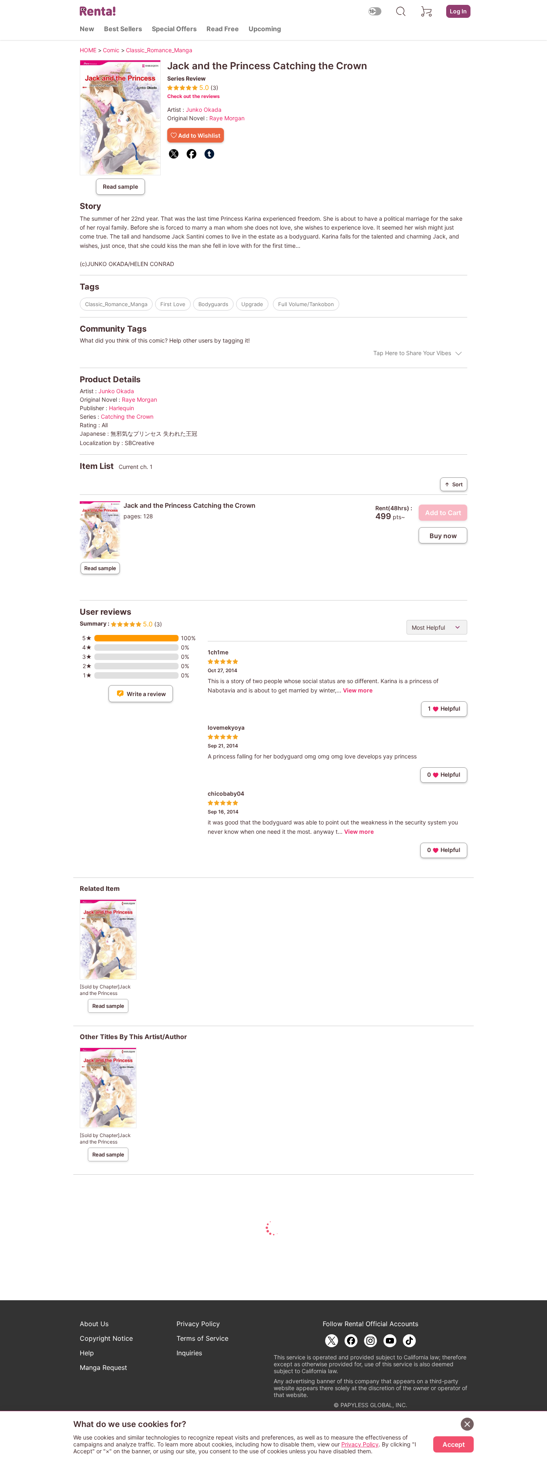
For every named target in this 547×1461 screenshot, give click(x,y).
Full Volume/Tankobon (306, 304)
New (87, 29)
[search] (400, 11)
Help (87, 1353)
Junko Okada (203, 109)
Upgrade (252, 304)
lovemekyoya (226, 727)
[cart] (426, 11)
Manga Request (103, 1367)
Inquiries (189, 1353)
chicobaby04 (226, 793)
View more (357, 690)
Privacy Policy (198, 1324)
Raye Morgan (227, 118)
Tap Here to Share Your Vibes (412, 352)
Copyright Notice (106, 1338)
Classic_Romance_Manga (116, 304)
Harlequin (121, 408)
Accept (454, 1444)
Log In (458, 11)
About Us (94, 1324)
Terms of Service (202, 1338)
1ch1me (218, 652)
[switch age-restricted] (374, 11)
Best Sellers (123, 29)
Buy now (443, 536)
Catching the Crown (127, 416)
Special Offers (174, 29)
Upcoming (265, 29)
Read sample (120, 186)
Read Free (222, 29)
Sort (454, 484)
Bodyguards (213, 304)
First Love (172, 304)
